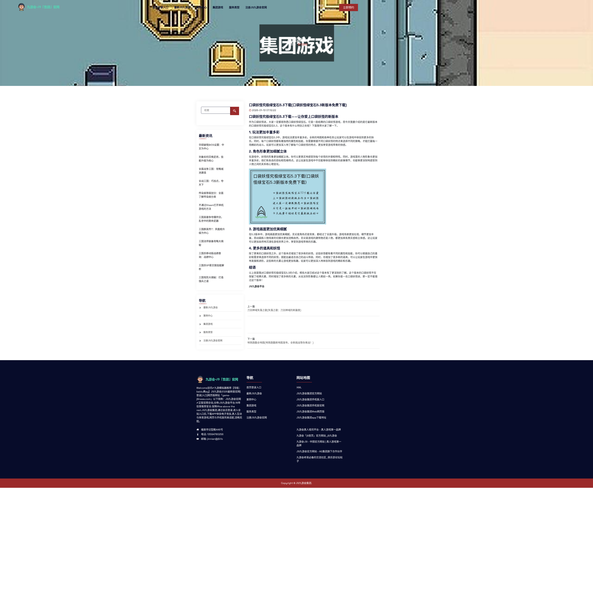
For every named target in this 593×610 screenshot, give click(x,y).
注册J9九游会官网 (256, 7)
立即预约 (348, 7)
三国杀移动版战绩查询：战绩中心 (210, 255)
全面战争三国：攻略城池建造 (211, 170)
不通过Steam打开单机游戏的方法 (211, 206)
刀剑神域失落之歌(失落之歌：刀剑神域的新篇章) (274, 310)
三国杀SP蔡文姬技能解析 (211, 267)
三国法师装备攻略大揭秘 (211, 243)
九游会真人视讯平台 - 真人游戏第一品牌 (318, 429)
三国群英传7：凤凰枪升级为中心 (212, 231)
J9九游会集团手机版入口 (310, 399)
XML (299, 387)
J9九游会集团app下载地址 (311, 417)
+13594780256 (327, 9)
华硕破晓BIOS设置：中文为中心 (211, 146)
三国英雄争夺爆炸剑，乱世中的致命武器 (211, 219)
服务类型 (234, 7)
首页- (293, 44)
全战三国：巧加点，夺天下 (211, 182)
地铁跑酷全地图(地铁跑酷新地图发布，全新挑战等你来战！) (280, 342)
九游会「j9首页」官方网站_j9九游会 (316, 435)
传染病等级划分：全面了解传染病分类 (211, 194)
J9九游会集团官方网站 (309, 393)
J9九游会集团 (303, 483)
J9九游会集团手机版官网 (310, 405)
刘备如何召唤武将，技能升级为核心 (211, 158)
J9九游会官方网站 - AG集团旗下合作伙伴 (319, 451)
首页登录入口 (160, 7)
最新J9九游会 (182, 7)
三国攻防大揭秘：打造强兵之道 (211, 279)
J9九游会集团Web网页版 (310, 411)
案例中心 (201, 7)
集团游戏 (218, 7)
